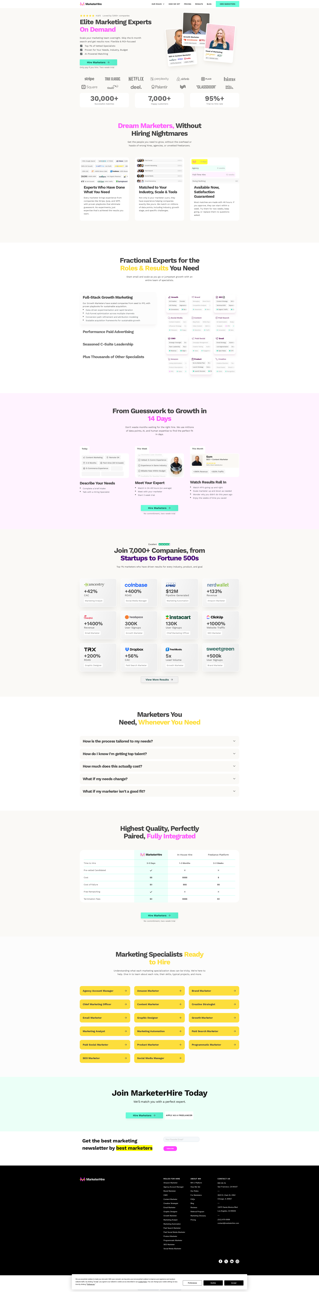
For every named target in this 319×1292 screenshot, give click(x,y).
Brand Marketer (169, 1191)
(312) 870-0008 (224, 1220)
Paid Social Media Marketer (174, 1232)
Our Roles (195, 1191)
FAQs (193, 1199)
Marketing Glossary (198, 1216)
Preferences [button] (91, 1284)
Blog (209, 4)
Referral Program (197, 1212)
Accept (234, 1283)
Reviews (194, 1207)
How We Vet (174, 4)
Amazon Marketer (170, 1183)
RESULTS (199, 4)
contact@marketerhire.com (228, 1223)
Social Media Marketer (172, 1249)
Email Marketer (169, 1207)
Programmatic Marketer (172, 1240)
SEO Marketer (169, 1244)
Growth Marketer (170, 1216)
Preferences (192, 1283)
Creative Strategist (170, 1203)
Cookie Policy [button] (142, 1282)
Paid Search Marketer (172, 1228)
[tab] (118, 308)
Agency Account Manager (173, 1187)
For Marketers (196, 1195)
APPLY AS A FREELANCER (179, 1115)
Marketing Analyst (170, 1220)
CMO (165, 1195)
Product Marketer (170, 1236)
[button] (156, 4)
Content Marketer (170, 1199)
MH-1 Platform (196, 1183)
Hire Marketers (227, 4)
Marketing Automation (172, 1224)
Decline (213, 1283)
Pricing (187, 4)
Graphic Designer (170, 1212)
